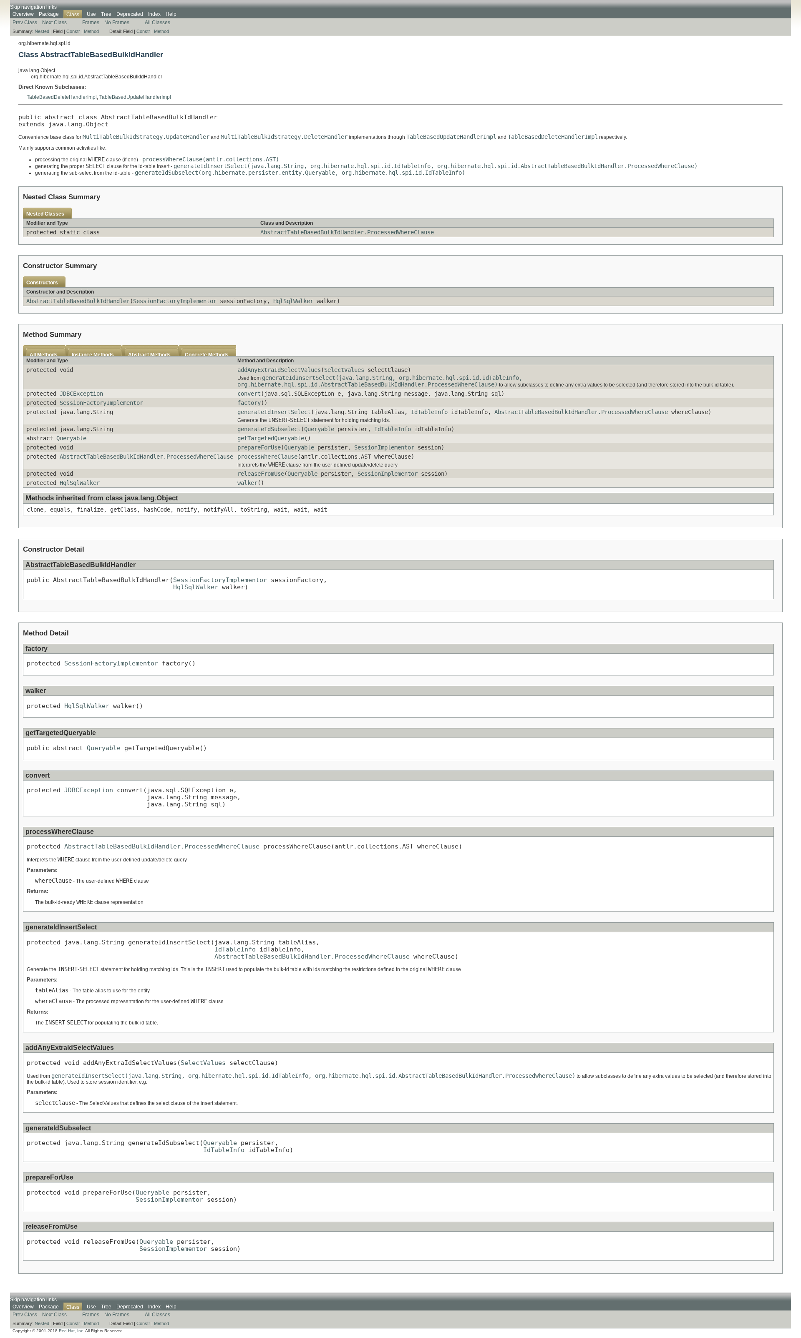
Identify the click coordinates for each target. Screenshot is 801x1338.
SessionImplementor (384, 447)
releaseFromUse (260, 473)
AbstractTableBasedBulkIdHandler (78, 301)
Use (91, 14)
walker (247, 482)
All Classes (157, 22)
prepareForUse (259, 447)
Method (91, 31)
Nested (42, 31)
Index (154, 14)
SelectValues (344, 370)
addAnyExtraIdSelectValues (279, 370)
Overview (23, 14)
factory (249, 402)
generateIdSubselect (269, 429)
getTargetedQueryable (270, 438)
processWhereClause (267, 456)
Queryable (319, 429)
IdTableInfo (429, 412)
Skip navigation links (33, 7)
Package (49, 14)
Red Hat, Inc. (71, 1330)
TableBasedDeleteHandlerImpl (62, 97)
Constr (73, 31)
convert (249, 393)
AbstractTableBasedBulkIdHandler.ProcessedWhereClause (347, 232)
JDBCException (81, 393)
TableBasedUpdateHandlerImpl (135, 97)
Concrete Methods (207, 355)
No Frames (116, 22)
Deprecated (129, 14)
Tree (106, 14)
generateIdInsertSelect (274, 412)
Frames (90, 22)
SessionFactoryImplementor (175, 301)
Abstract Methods (149, 355)
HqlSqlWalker (293, 301)
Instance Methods (93, 355)
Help (171, 14)
